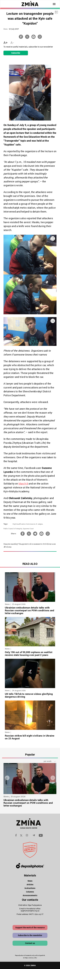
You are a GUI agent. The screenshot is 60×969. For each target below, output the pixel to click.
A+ (5, 43)
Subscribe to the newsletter (30, 935)
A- (12, 43)
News (30, 881)
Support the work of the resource (30, 927)
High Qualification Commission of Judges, (28, 524)
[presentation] (7, 778)
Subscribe (15, 53)
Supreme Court (28, 529)
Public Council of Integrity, (12, 529)
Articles (30, 884)
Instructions (30, 888)
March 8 (23, 483)
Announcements (30, 895)
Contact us (30, 943)
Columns (30, 891)
